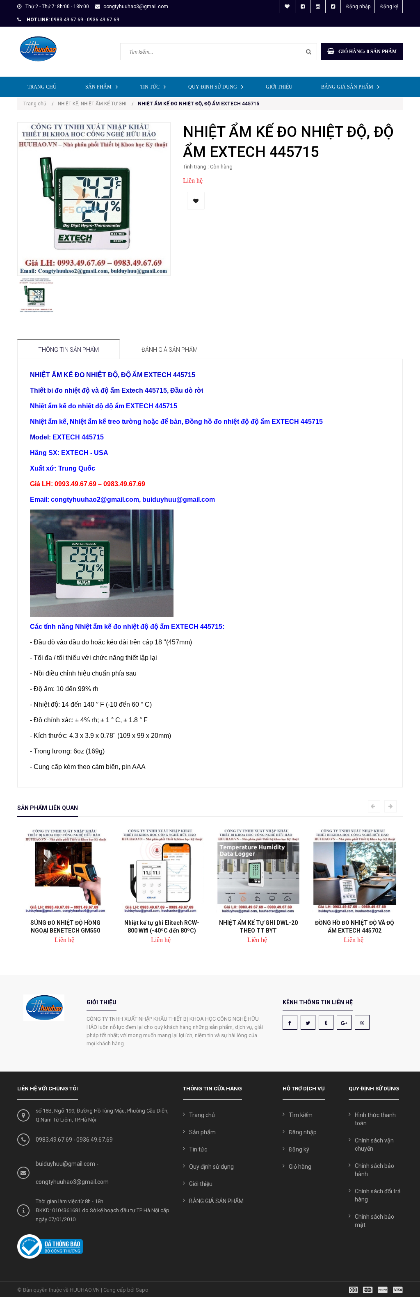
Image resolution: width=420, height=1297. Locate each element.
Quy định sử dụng (212, 87)
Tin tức (150, 87)
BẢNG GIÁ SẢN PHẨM (347, 87)
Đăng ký (389, 6)
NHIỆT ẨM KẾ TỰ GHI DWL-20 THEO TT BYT (258, 926)
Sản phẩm (98, 87)
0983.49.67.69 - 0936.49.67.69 (85, 20)
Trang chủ (42, 87)
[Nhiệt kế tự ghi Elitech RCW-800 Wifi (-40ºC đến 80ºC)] (162, 871)
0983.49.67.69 (54, 1139)
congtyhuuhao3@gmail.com (135, 6)
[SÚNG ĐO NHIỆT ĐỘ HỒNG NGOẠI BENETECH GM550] (65, 871)
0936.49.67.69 (94, 1139)
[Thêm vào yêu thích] (196, 200)
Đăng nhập (358, 6)
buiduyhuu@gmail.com (65, 1163)
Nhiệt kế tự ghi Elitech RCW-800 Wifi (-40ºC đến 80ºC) (161, 926)
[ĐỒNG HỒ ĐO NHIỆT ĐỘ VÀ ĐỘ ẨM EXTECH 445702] (355, 871)
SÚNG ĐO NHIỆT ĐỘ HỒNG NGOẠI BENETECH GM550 (65, 926)
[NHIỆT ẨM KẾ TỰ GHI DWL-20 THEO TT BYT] (258, 871)
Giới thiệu (279, 87)
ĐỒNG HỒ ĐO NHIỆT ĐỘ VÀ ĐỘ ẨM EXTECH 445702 (354, 926)
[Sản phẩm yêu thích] (287, 6)
